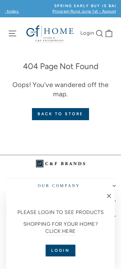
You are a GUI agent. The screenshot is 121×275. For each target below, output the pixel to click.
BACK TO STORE (61, 113)
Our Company (59, 185)
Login (87, 33)
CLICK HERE (60, 231)
